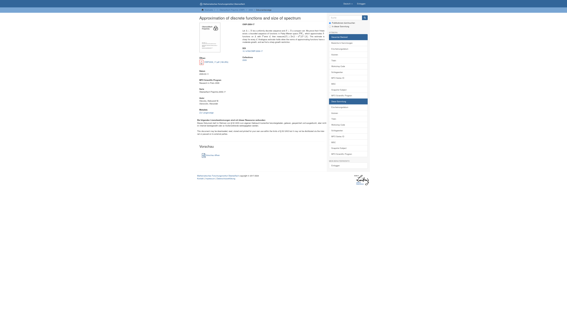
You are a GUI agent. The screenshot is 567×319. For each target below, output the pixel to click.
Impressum (210, 178)
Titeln (333, 60)
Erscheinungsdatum (339, 48)
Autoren (334, 54)
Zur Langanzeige (206, 112)
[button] (348, 3)
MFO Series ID (337, 78)
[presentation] (249, 30)
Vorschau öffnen (213, 155)
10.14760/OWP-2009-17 (252, 51)
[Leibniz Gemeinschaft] (361, 180)
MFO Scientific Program (341, 95)
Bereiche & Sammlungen (342, 42)
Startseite (209, 9)
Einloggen (335, 165)
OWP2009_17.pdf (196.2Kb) (216, 62)
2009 (251, 9)
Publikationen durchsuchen (343, 23)
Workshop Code (338, 66)
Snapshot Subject (339, 89)
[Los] (365, 17)
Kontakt (200, 178)
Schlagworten (337, 72)
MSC (333, 83)
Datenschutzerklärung (226, 178)
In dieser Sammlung (340, 26)
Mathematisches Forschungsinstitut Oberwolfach (218, 175)
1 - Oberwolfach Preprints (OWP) (231, 9)
